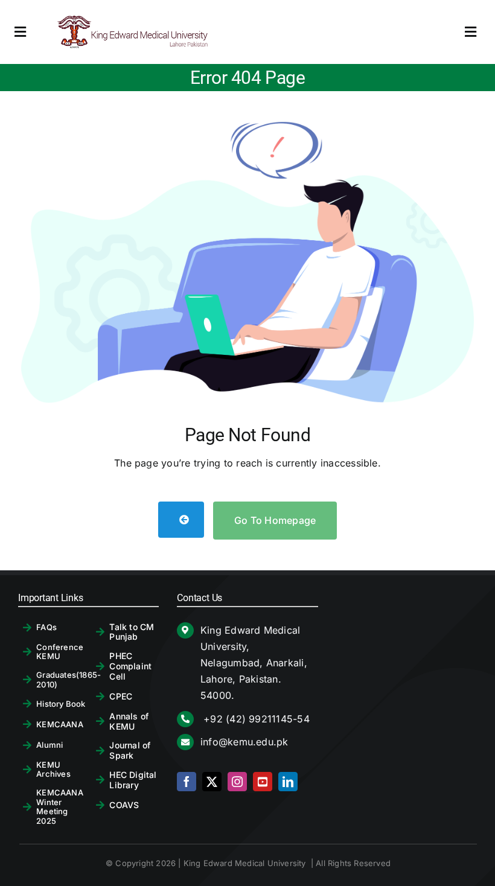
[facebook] (186, 781)
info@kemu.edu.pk (244, 742)
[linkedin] (288, 781)
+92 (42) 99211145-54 (255, 719)
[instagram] (237, 781)
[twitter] (212, 781)
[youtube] (262, 781)
